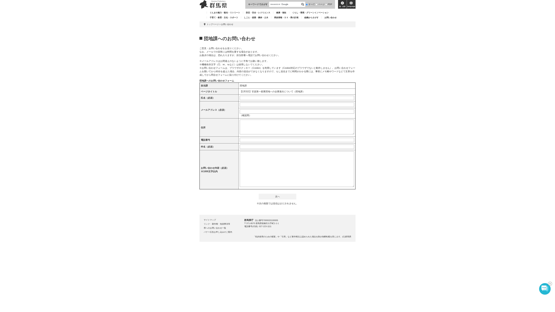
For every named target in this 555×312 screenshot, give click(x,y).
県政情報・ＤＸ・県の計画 (286, 17)
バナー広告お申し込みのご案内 (218, 232)
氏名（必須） (208, 98)
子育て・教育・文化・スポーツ (224, 17)
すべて (311, 4)
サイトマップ (210, 220)
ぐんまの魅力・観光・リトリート (225, 13)
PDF (330, 4)
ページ (321, 4)
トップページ (213, 24)
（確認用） (245, 115)
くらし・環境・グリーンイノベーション (310, 13)
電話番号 (205, 140)
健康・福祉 (281, 13)
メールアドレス (213, 110)
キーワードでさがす (258, 4)
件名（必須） (208, 146)
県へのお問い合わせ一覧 (215, 228)
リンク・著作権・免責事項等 (217, 224)
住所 (203, 127)
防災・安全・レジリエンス (258, 13)
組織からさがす (311, 17)
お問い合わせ (330, 17)
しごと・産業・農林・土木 (256, 17)
